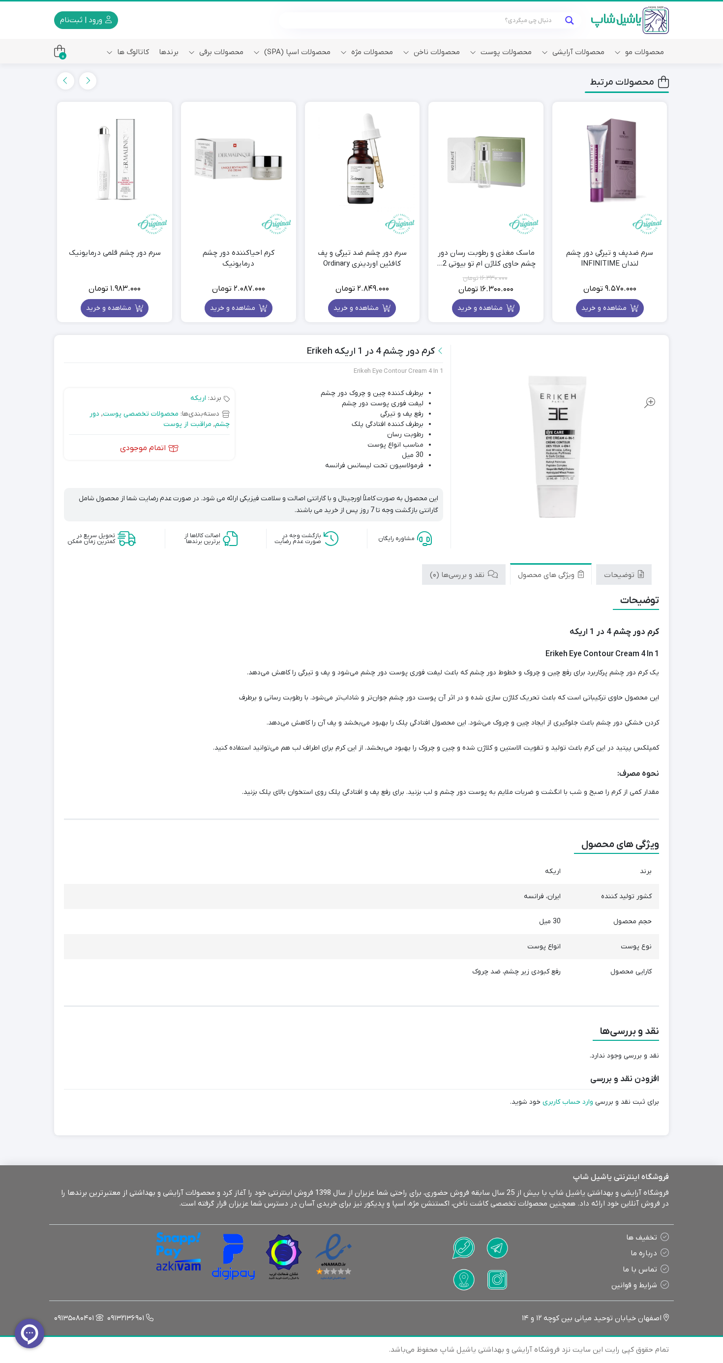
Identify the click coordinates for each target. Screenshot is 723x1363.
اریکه (198, 398)
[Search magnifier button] (569, 20)
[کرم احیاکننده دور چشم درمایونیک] (238, 159)
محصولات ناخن (436, 52)
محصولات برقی (220, 52)
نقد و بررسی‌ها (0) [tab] (458, 575)
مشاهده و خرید (605, 308)
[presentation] (87, 81)
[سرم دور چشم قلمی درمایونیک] (114, 159)
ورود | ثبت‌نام (82, 20)
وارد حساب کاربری (567, 1102)
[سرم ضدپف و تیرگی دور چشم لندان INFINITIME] (610, 159)
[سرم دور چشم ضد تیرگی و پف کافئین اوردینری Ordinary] (362, 159)
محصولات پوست (505, 52)
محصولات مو (643, 52)
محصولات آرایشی (577, 52)
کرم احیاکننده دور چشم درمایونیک (238, 258)
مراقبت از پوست (187, 424)
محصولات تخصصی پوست (141, 414)
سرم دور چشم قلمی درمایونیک (115, 253)
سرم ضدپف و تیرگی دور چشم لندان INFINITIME (609, 258)
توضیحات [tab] (620, 575)
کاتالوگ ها (132, 52)
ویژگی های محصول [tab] (547, 575)
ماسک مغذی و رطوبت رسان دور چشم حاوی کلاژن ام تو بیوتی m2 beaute (486, 259)
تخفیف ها (641, 1237)
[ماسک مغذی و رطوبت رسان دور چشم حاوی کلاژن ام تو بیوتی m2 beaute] (486, 159)
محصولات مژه (371, 52)
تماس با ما (640, 1269)
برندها (169, 52)
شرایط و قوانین (634, 1285)
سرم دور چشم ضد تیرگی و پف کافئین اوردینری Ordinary (362, 258)
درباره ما (644, 1253)
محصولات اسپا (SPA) (296, 52)
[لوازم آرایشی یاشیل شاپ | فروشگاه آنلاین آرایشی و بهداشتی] (630, 20)
